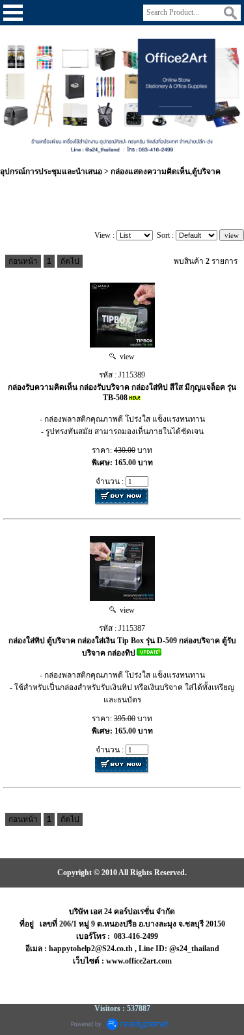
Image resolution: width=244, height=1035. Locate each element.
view (125, 356)
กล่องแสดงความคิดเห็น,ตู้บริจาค (166, 171)
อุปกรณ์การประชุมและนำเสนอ (51, 171)
